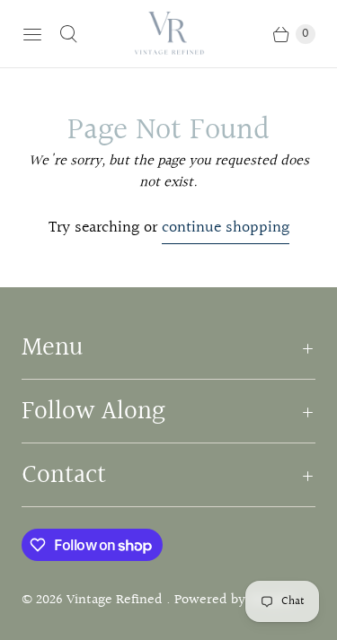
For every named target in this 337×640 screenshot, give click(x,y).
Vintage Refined (116, 600)
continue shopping (225, 228)
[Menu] (32, 34)
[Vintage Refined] (169, 34)
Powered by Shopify (234, 600)
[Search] (68, 34)
